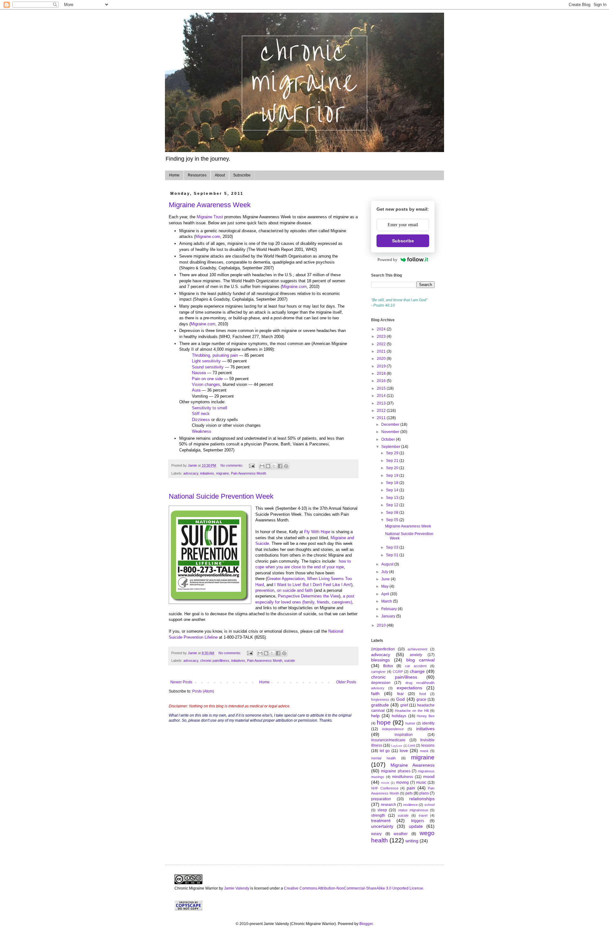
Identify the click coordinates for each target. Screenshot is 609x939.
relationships (422, 798)
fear (400, 694)
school (429, 805)
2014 (382, 395)
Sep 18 (392, 483)
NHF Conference (384, 788)
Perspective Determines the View (308, 596)
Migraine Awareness (412, 765)
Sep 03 (392, 547)
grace (421, 699)
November (390, 432)
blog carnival (420, 659)
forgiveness (380, 699)
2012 (382, 410)
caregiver (378, 672)
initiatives (207, 473)
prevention (264, 590)
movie (385, 782)
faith (375, 693)
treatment (380, 820)
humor (410, 723)
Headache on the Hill (412, 710)
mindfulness (402, 777)
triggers (417, 821)
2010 (382, 625)
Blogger (366, 924)
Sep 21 (392, 460)
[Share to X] (274, 466)
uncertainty (382, 826)
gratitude (380, 704)
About (220, 175)
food (422, 694)
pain (411, 787)
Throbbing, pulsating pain (215, 355)
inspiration (404, 734)
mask (424, 751)
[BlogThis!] (268, 466)
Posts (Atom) (203, 691)
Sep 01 (392, 555)
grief (404, 705)
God (400, 699)
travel (423, 815)
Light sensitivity (206, 361)
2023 (382, 336)
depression (380, 682)
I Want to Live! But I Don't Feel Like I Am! (312, 584)
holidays (399, 716)
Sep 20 (392, 468)
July (385, 572)
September (391, 446)
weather (401, 834)
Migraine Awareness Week (210, 205)
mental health (383, 758)
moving (402, 782)
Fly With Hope (316, 531)
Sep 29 (392, 453)
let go (385, 751)
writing (411, 840)
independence (393, 729)
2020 (382, 358)
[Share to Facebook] (280, 466)
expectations (409, 687)
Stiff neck (201, 413)
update (416, 826)
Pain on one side (207, 378)
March (387, 601)
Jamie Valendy (236, 888)
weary (376, 834)
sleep (382, 810)
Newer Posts (181, 682)
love (404, 750)
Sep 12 (392, 505)
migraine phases (395, 771)
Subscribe (242, 175)
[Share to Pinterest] (286, 466)
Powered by (387, 259)
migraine (222, 473)
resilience (410, 805)
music (421, 782)
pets (409, 793)
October (388, 439)
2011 (382, 418)
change (417, 671)
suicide (289, 660)
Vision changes (206, 384)
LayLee (396, 745)
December (390, 424)
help (375, 715)
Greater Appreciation (285, 578)
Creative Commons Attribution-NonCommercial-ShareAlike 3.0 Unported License (353, 888)
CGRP (398, 672)
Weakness (201, 431)
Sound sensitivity (208, 367)
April (385, 594)
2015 (382, 388)
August (387, 564)
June (386, 579)
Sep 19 (392, 475)
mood (429, 776)
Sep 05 (392, 520)
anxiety (416, 655)
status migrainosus (413, 810)
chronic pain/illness (214, 660)
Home (174, 175)
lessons (428, 745)
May (385, 586)
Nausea (199, 372)
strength (378, 815)
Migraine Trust (210, 216)
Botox (388, 666)
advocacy (190, 473)
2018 (382, 373)
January (388, 616)
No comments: (232, 465)
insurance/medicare (388, 740)
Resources (197, 175)
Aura (196, 390)
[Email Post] (251, 465)
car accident (416, 666)
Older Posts (346, 682)
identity (428, 723)
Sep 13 (392, 497)
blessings (380, 659)
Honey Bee (426, 716)
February (389, 609)
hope (384, 722)
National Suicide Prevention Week (221, 496)
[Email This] (262, 466)
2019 (382, 366)
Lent (411, 745)
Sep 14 (392, 490)
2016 (382, 381)
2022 (382, 344)
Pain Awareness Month (248, 473)
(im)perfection (383, 649)
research (388, 804)
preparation (381, 799)
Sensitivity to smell (209, 408)
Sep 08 (392, 512)
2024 (382, 329)
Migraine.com (207, 236)
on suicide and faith (295, 590)
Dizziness (201, 419)
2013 (382, 403)
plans (424, 793)
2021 (382, 351)
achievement (417, 649)
